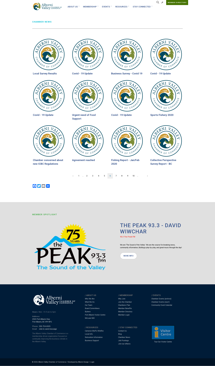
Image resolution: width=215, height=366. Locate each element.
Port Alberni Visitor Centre (95, 315)
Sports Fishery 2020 (161, 114)
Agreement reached (83, 160)
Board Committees (92, 308)
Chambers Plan (124, 305)
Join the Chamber (125, 302)
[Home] (47, 7)
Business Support (92, 340)
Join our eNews (124, 344)
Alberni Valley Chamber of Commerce (52, 362)
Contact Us (122, 331)
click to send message (48, 329)
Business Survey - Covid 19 (126, 73)
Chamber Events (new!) (160, 302)
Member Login (124, 315)
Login (92, 362)
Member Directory (177, 2)
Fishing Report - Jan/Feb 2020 (125, 162)
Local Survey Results (45, 73)
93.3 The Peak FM (127, 237)
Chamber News (124, 337)
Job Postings (123, 340)
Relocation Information (94, 337)
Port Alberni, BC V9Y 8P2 (42, 322)
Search (157, 2)
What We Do (90, 302)
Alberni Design (83, 362)
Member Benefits (125, 308)
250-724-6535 (44, 326)
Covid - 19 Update (82, 73)
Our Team (88, 305)
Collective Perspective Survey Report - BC (163, 162)
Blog (120, 334)
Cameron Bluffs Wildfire (94, 331)
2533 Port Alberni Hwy (41, 319)
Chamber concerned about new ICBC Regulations (48, 162)
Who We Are (90, 299)
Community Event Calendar (161, 305)
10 (134, 176)
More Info (129, 256)
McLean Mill (90, 318)
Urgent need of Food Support (84, 116)
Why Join (121, 299)
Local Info (89, 334)
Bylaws (88, 312)
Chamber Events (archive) (161, 299)
